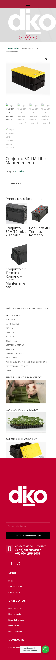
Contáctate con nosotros (30, 546)
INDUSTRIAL (11, 340)
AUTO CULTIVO (12, 324)
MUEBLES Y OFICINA (15, 345)
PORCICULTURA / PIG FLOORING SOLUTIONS (26, 362)
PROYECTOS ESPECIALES (17, 366)
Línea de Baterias (16, 620)
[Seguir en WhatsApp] (34, 37)
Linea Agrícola (14, 614)
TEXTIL (9, 370)
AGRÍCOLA (10, 319)
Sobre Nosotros (15, 586)
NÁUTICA (10, 349)
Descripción (15, 183)
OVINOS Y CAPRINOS (15, 353)
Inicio (10, 581)
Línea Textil (13, 625)
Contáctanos (14, 592)
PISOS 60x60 (11, 357)
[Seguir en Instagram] (28, 37)
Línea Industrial (15, 631)
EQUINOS (10, 336)
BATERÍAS (19, 171)
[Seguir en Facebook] (21, 37)
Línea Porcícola (14, 608)
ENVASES (10, 332)
